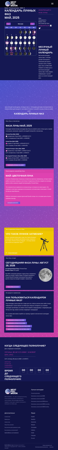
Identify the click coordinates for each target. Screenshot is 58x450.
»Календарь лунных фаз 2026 (15, 320)
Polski (32, 432)
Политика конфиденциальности (41, 447)
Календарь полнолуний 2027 (38, 398)
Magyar (33, 424)
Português (33, 427)
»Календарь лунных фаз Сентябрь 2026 (18, 326)
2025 (21, 8)
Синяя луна (7, 422)
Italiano (33, 430)
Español (33, 419)
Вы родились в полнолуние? (11, 430)
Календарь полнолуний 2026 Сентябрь (40, 404)
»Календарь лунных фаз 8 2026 (16, 323)
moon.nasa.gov (12, 253)
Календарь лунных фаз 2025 (15, 165)
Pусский (33, 438)
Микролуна (7, 419)
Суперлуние (7, 416)
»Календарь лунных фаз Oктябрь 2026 (18, 329)
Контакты (51, 447)
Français (33, 435)
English (33, 416)
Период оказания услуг (47, 445)
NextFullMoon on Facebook (12, 432)
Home (6, 8)
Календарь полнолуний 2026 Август (39, 401)
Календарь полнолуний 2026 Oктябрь (40, 406)
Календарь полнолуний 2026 (38, 396)
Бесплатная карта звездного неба (12, 427)
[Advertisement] (46, 38)
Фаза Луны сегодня (13, 287)
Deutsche (33, 422)
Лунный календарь (14, 8)
